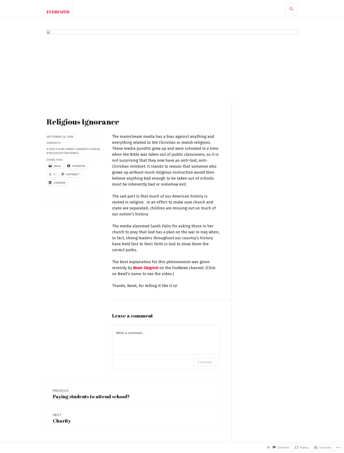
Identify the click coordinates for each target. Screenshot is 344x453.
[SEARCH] (291, 9)
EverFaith (58, 12)
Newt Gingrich (145, 267)
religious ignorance (64, 153)
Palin (96, 149)
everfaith (54, 142)
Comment (204, 362)
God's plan (56, 149)
